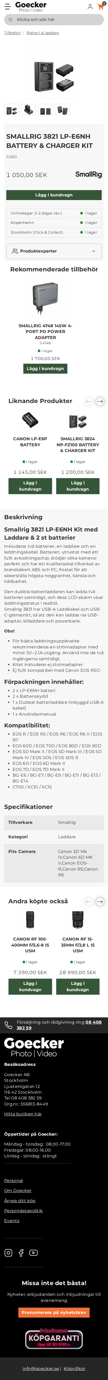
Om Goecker (17, 1190)
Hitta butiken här (23, 1113)
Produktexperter (38, 251)
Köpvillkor (74, 1368)
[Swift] (31, 7)
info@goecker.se (41, 1368)
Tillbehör (12, 32)
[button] (90, 6)
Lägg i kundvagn (54, 194)
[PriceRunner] (54, 1338)
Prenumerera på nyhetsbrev (54, 1312)
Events (11, 1220)
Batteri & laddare (42, 32)
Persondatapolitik (23, 1210)
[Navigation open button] (7, 6)
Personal (13, 1180)
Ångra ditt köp (19, 1200)
